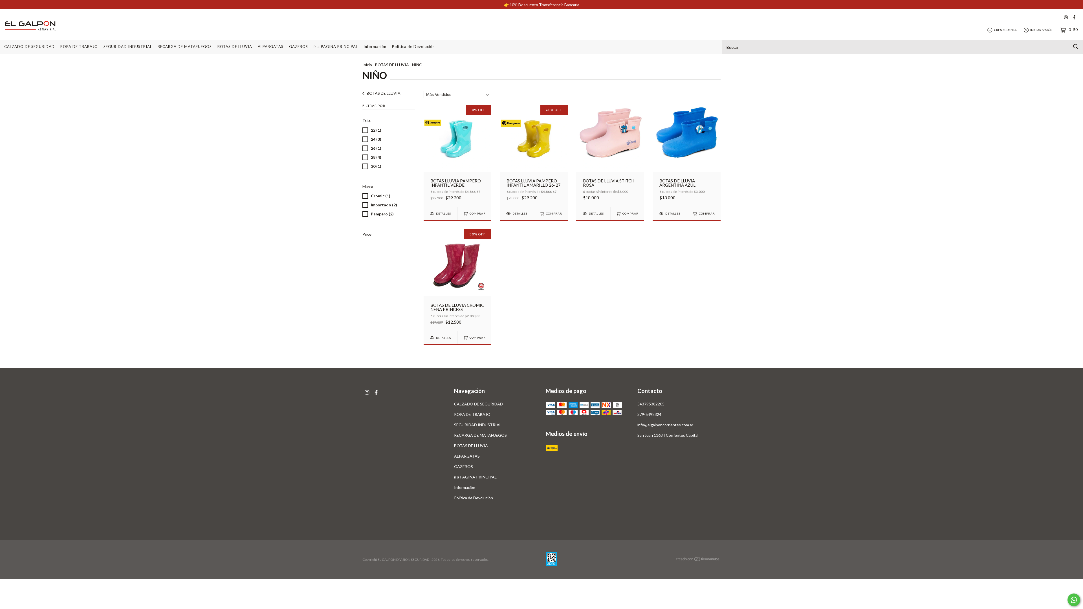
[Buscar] (1076, 47)
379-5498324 (649, 414)
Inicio (367, 64)
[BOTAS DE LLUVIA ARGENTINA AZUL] (687, 156)
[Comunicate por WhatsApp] (1073, 599)
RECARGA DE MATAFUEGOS (185, 46)
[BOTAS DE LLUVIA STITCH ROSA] (610, 156)
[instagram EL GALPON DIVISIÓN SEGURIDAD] (1066, 17)
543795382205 (650, 403)
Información (375, 46)
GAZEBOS (298, 46)
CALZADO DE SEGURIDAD (29, 46)
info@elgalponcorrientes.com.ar (665, 424)
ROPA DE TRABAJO (79, 46)
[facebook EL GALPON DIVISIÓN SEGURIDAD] (1074, 17)
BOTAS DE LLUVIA (234, 46)
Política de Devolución (413, 46)
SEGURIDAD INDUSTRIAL (128, 46)
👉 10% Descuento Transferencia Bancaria (541, 4)
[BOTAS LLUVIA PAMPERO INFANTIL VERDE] (458, 156)
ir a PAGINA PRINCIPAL (336, 46)
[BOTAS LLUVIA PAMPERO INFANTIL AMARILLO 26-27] (534, 156)
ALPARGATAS (270, 46)
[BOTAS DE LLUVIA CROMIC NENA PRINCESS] (458, 280)
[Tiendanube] (698, 560)
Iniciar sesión (1041, 30)
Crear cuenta (1005, 30)
